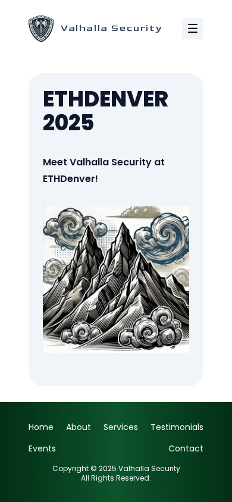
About (78, 427)
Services (121, 427)
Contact (185, 448)
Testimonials (177, 427)
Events (42, 448)
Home (41, 427)
